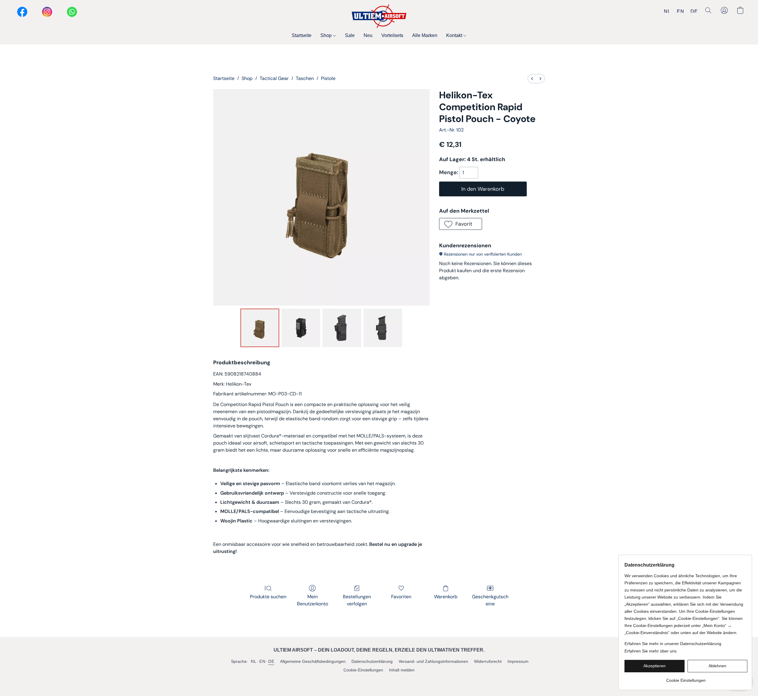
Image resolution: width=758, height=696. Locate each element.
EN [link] (262, 661)
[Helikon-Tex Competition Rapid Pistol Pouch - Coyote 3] (383, 328)
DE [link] (271, 661)
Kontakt (454, 35)
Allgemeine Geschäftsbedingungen (313, 661)
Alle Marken (424, 35)
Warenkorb (445, 597)
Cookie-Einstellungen (363, 670)
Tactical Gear (274, 78)
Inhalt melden (402, 670)
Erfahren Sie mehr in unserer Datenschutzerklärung (672, 643)
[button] (379, 16)
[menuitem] (532, 78)
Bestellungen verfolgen (357, 600)
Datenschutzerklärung (372, 661)
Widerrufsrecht (488, 661)
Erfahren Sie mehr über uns (650, 651)
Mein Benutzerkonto (312, 600)
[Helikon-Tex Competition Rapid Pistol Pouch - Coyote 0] (259, 328)
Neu (368, 35)
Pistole (328, 78)
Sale (350, 35)
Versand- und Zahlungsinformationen (433, 661)
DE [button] (694, 11)
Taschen (305, 78)
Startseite (301, 35)
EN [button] (680, 11)
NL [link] (253, 661)
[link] (685, 678)
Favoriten (401, 597)
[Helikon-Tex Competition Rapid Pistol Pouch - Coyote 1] (301, 328)
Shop (326, 35)
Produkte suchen (268, 597)
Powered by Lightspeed (379, 680)
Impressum (518, 661)
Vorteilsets (392, 35)
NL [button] (667, 11)
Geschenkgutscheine (490, 600)
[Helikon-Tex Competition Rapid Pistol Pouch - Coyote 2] (341, 328)
